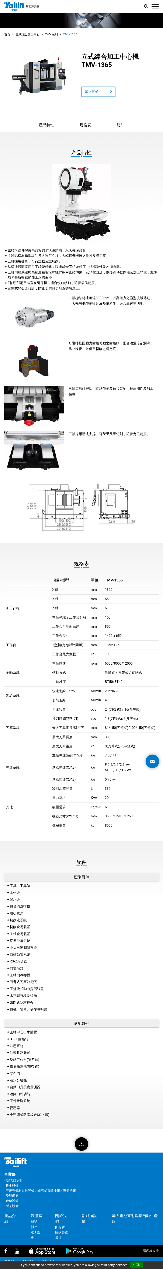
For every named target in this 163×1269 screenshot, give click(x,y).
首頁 (7, 34)
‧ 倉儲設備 (11, 1201)
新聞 (34, 1222)
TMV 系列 (51, 34)
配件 (120, 125)
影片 (34, 1227)
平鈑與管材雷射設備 (20, 1191)
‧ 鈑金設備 (11, 1186)
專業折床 (69, 1191)
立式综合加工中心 (27, 34)
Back (81, 1145)
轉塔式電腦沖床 (49, 1191)
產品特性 (46, 125)
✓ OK (136, 1265)
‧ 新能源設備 (13, 1180)
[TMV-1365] (39, 75)
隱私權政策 (151, 1251)
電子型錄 (35, 1234)
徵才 (58, 1238)
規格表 (85, 125)
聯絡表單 (61, 1233)
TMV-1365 (70, 34)
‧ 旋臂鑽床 (11, 1196)
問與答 (60, 1228)
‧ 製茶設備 (11, 1206)
